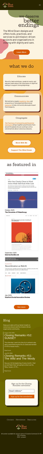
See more (22, 307)
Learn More (21, 52)
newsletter (22, 101)
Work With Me (21, 143)
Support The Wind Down (21, 150)
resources (8, 105)
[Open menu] (40, 5)
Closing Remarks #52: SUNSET (18, 337)
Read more (7, 350)
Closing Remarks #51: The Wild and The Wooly (19, 357)
